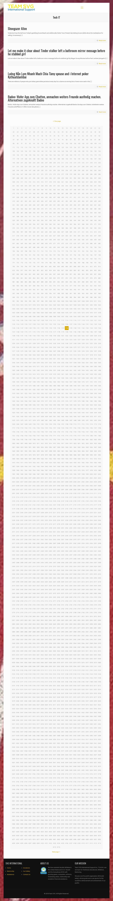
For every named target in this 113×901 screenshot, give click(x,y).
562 (58, 224)
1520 (17, 393)
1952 (74, 466)
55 (54, 136)
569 (87, 224)
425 (38, 201)
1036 (17, 309)
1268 (66, 347)
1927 (62, 462)
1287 (54, 351)
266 (18, 174)
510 (26, 216)
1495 (95, 386)
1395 (46, 370)
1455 (21, 382)
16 (75, 128)
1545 (29, 397)
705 (13, 251)
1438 (42, 378)
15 (71, 128)
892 (58, 282)
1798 (74, 439)
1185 (87, 332)
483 (95, 209)
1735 (87, 428)
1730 (66, 428)
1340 (91, 359)
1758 (91, 432)
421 (22, 201)
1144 (99, 324)
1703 (46, 424)
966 (91, 293)
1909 (78, 459)
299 (62, 178)
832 (83, 270)
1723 (38, 428)
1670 (91, 416)
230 (50, 166)
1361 (87, 362)
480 (83, 209)
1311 (62, 355)
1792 (50, 439)
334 (26, 186)
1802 (91, 439)
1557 (78, 397)
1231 (95, 339)
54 (50, 136)
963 (79, 293)
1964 (34, 470)
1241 (46, 343)
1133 (54, 324)
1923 (46, 462)
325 (79, 182)
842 (34, 274)
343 (62, 186)
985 (79, 297)
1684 (58, 420)
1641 (62, 412)
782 (58, 263)
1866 (83, 451)
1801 (87, 439)
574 (18, 228)
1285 (46, 351)
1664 (66, 416)
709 (30, 251)
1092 (66, 316)
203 (30, 163)
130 (91, 147)
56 (58, 136)
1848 (99, 447)
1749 (54, 432)
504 (91, 213)
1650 (99, 412)
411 (71, 197)
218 (91, 163)
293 (38, 178)
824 (50, 270)
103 (71, 143)
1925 (54, 462)
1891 (95, 455)
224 (26, 166)
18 (83, 128)
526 (91, 216)
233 (62, 166)
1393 (38, 370)
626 (50, 236)
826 (58, 270)
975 (38, 297)
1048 (66, 309)
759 (54, 259)
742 (75, 255)
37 (71, 132)
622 (34, 236)
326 (83, 182)
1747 (46, 432)
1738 (99, 428)
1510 (66, 389)
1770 (50, 436)
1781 (95, 436)
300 (67, 178)
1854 (34, 451)
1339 (87, 359)
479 (79, 209)
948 (18, 293)
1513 (78, 389)
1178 (58, 332)
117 (38, 147)
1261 (38, 347)
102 (67, 143)
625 (46, 236)
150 (83, 151)
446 (34, 205)
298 (58, 178)
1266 (58, 347)
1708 (66, 424)
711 (38, 251)
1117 (78, 320)
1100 (99, 316)
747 (95, 255)
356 (26, 189)
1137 (70, 324)
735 (46, 255)
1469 (78, 382)
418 (99, 197)
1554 (66, 397)
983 (71, 297)
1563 (13, 401)
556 (34, 224)
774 (26, 263)
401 (30, 197)
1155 (54, 328)
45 (13, 136)
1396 (50, 370)
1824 (91, 443)
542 (67, 220)
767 (87, 259)
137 (30, 151)
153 (95, 151)
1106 (34, 320)
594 (99, 228)
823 (46, 270)
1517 (95, 389)
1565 (21, 401)
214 (75, 163)
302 (75, 178)
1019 (38, 305)
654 (75, 239)
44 (99, 132)
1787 (29, 439)
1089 (54, 316)
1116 (74, 320)
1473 (95, 382)
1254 (99, 343)
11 (54, 128)
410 (67, 197)
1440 (50, 378)
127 (79, 147)
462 (99, 205)
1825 (95, 443)
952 (34, 293)
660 (99, 239)
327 (87, 182)
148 (75, 151)
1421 (62, 374)
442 (18, 205)
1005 (70, 301)
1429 (95, 374)
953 (38, 293)
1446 (74, 378)
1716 (99, 424)
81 (71, 139)
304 (83, 178)
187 (54, 159)
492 (42, 213)
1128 (34, 324)
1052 (83, 309)
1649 (95, 412)
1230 (91, 339)
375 (13, 193)
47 (22, 136)
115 (30, 147)
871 (62, 278)
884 (26, 282)
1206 (83, 336)
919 (79, 286)
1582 (91, 401)
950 (26, 293)
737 (54, 255)
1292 (74, 351)
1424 (74, 374)
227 (38, 166)
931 (38, 289)
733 (38, 255)
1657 (38, 416)
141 (46, 151)
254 (58, 170)
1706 (58, 424)
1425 (78, 374)
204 (34, 163)
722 (83, 251)
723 (87, 251)
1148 (25, 328)
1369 (29, 366)
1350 (42, 362)
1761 (13, 436)
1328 (42, 359)
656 (83, 239)
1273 (87, 347)
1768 (42, 436)
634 (83, 236)
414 (83, 197)
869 (54, 278)
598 (26, 232)
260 (83, 170)
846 (50, 274)
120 (50, 147)
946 (99, 289)
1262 (42, 347)
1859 (54, 451)
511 (30, 216)
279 (71, 174)
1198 (50, 336)
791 (95, 263)
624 (42, 236)
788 (83, 263)
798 (34, 266)
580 (42, 228)
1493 (87, 386)
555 (30, 224)
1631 (21, 412)
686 (26, 247)
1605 (95, 405)
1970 (58, 470)
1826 (99, 443)
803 (54, 266)
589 (79, 228)
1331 (54, 359)
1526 (42, 393)
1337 (78, 359)
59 (71, 136)
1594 (50, 405)
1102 (17, 320)
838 (18, 274)
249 (38, 170)
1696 (17, 424)
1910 (83, 459)
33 (54, 132)
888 (42, 282)
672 (58, 243)
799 (38, 266)
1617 (54, 409)
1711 (78, 424)
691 (46, 247)
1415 (38, 374)
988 (91, 297)
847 (54, 274)
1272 (83, 347)
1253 (95, 343)
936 (58, 289)
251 (46, 170)
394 (91, 193)
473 (54, 209)
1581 (87, 401)
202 (26, 163)
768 (91, 259)
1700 (34, 424)
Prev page (57, 121)
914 (58, 286)
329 (95, 182)
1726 (50, 428)
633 (79, 236)
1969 (54, 470)
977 (46, 297)
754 (34, 259)
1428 (91, 374)
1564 (17, 401)
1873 (21, 455)
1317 (87, 355)
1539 (95, 393)
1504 (42, 389)
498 (67, 213)
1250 (83, 343)
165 (54, 155)
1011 (95, 301)
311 (22, 182)
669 (46, 243)
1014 (17, 305)
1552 (58, 397)
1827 (13, 447)
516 (50, 216)
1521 (21, 393)
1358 (74, 362)
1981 (13, 474)
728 (18, 255)
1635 (38, 412)
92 (26, 143)
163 (46, 155)
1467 (70, 382)
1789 (38, 439)
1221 (54, 339)
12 (58, 128)
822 (42, 270)
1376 (58, 366)
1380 (74, 366)
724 (91, 251)
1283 (38, 351)
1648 (91, 412)
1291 (70, 351)
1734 (83, 428)
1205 (78, 336)
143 (54, 151)
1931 (78, 462)
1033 (95, 305)
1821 (78, 443)
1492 (83, 386)
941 (79, 289)
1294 (83, 351)
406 (50, 197)
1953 (78, 466)
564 (67, 224)
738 (58, 255)
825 (54, 270)
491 (38, 213)
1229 (87, 339)
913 (54, 286)
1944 (42, 466)
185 (46, 159)
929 (30, 289)
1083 (29, 316)
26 (26, 132)
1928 (66, 462)
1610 (25, 409)
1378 (66, 366)
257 (71, 170)
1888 (83, 455)
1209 (95, 336)
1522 (25, 393)
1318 (91, 355)
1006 (74, 301)
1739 (13, 432)
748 (99, 255)
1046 (58, 309)
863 (30, 278)
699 (79, 247)
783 (62, 263)
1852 (25, 451)
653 (71, 239)
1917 (21, 462)
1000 (50, 301)
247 (30, 170)
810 (83, 266)
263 (95, 170)
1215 (29, 339)
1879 (46, 455)
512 (34, 216)
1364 (99, 362)
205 (38, 163)
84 (83, 139)
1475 (13, 386)
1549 (46, 397)
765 (79, 259)
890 (50, 282)
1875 (29, 455)
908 (34, 286)
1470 (83, 382)
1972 (66, 470)
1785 (21, 439)
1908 (74, 459)
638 (99, 236)
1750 (58, 432)
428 (50, 201)
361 (46, 189)
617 (13, 236)
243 (13, 170)
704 (99, 247)
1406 (91, 370)
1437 (38, 378)
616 (99, 232)
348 (83, 186)
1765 (29, 436)
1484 (50, 386)
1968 (50, 470)
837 (13, 274)
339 (46, 186)
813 (95, 266)
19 (87, 128)
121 (54, 147)
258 (75, 170)
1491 (78, 386)
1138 (74, 324)
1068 (58, 313)
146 (67, 151)
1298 (99, 351)
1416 (42, 374)
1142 (91, 324)
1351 (46, 362)
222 (18, 166)
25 (22, 132)
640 (18, 239)
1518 (99, 389)
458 (83, 205)
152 (91, 151)
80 (66, 139)
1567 (29, 401)
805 (62, 266)
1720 (25, 428)
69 (22, 139)
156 (18, 155)
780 (50, 263)
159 (30, 155)
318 (50, 182)
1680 (42, 420)
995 (30, 301)
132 (99, 147)
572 (99, 224)
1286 (50, 351)
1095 (78, 316)
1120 (91, 320)
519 (62, 216)
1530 (58, 393)
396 (99, 193)
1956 (91, 466)
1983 (21, 474)
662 (18, 243)
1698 (25, 424)
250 (42, 170)
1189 (13, 336)
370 (83, 189)
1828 (17, 447)
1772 (58, 436)
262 (91, 170)
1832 (34, 447)
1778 (83, 436)
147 (71, 151)
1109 (46, 320)
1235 (21, 343)
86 (91, 139)
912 (50, 286)
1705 (54, 424)
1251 (87, 343)
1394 (42, 370)
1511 (70, 389)
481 (87, 209)
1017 (29, 305)
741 (71, 255)
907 (30, 286)
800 (42, 266)
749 (13, 259)
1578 (74, 401)
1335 (70, 359)
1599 (70, 405)
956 (50, 293)
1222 (58, 339)
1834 (42, 447)
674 (67, 243)
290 (26, 178)
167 (62, 155)
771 (13, 263)
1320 (99, 355)
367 (71, 189)
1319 (95, 355)
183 (38, 159)
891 (54, 282)
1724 (42, 428)
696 (67, 247)
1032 (91, 305)
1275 (95, 347)
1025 (62, 305)
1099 (95, 316)
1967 (46, 470)
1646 (83, 412)
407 (54, 197)
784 (67, 263)
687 (30, 247)
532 (26, 220)
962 (75, 293)
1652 (17, 416)
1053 (87, 309)
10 (50, 128)
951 (30, 293)
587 (71, 228)
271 (38, 174)
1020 (42, 305)
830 (75, 270)
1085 (38, 316)
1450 (91, 378)
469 (38, 209)
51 (38, 136)
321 (62, 182)
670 (50, 243)
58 (66, 136)
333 (22, 186)
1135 (62, 324)
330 (99, 182)
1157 (62, 328)
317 (46, 182)
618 (18, 236)
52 (42, 136)
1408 (99, 370)
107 (87, 143)
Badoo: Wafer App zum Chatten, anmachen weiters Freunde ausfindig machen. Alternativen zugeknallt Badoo (54, 98)
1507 (54, 389)
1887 (78, 455)
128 (83, 147)
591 (87, 228)
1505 (46, 389)
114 (26, 147)
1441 (54, 378)
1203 (70, 336)
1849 (13, 451)
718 (67, 251)
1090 (58, 316)
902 (99, 282)
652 (67, 239)
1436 (34, 378)
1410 (17, 374)
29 (38, 132)
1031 (87, 305)
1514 (83, 389)
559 (46, 224)
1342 (99, 359)
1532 (66, 393)
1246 (66, 343)
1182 (74, 332)
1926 (58, 462)
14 (66, 128)
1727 (54, 428)
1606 (99, 405)
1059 (21, 313)
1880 (50, 455)
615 (95, 232)
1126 (25, 324)
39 (79, 132)
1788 (34, 439)
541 (62, 220)
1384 (91, 366)
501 (79, 213)
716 (58, 251)
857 (95, 274)
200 (18, 163)
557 (38, 224)
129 (87, 147)
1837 (54, 447)
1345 (21, 362)
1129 (38, 324)
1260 (34, 347)
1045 (54, 309)
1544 (25, 397)
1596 (58, 405)
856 (91, 274)
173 (87, 155)
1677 (29, 420)
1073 (78, 313)
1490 (74, 386)
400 (26, 197)
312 (26, 182)
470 (42, 209)
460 (91, 205)
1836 (50, 447)
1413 (29, 374)
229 (46, 166)
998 (42, 301)
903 (13, 286)
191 (71, 159)
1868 (91, 451)
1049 (70, 309)
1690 (83, 420)
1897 (29, 459)
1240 (42, 343)
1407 (95, 370)
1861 (62, 451)
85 (87, 139)
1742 (25, 432)
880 (99, 278)
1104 (25, 320)
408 (58, 197)
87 (95, 139)
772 (18, 263)
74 (42, 139)
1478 (25, 386)
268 (26, 174)
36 (66, 132)
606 (58, 232)
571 (95, 224)
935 (54, 289)
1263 (46, 347)
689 (38, 247)
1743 (29, 432)
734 (42, 255)
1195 (38, 336)
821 (38, 270)
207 (46, 163)
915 (62, 286)
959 (62, 293)
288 (18, 178)
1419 (54, 374)
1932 (83, 462)
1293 (78, 351)
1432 (17, 378)
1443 (62, 378)
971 (22, 297)
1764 (25, 436)
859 (13, 278)
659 (95, 239)
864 (34, 278)
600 (34, 232)
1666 (74, 416)
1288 (58, 351)
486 (18, 213)
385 (54, 193)
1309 (54, 355)
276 (58, 174)
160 (34, 155)
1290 (66, 351)
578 (34, 228)
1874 (25, 455)
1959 (13, 470)
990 (99, 297)
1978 (91, 470)
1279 (21, 351)
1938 (17, 466)
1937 (13, 466)
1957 (95, 466)
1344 (17, 362)
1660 (50, 416)
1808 (25, 443)
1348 (34, 362)
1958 (99, 466)
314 (34, 182)
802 (50, 266)
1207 (87, 336)
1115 (70, 320)
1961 (21, 470)
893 (62, 282)
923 (95, 286)
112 (18, 147)
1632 (25, 412)
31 (46, 132)
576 (26, 228)
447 (38, 205)
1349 (38, 362)
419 (13, 201)
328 (91, 182)
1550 (50, 397)
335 (30, 186)
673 (62, 243)
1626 (91, 409)
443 (22, 205)
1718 (17, 428)
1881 (54, 455)
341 (54, 186)
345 (71, 186)
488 (26, 213)
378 (26, 193)
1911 (87, 459)
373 (95, 189)
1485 (54, 386)
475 (62, 209)
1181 (70, 332)
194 (83, 159)
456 (75, 205)
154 (99, 151)
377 (22, 193)
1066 (50, 313)
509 (22, 216)
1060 (25, 313)
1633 (29, 412)
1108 (42, 320)
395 (95, 193)
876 (83, 278)
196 (91, 159)
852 (75, 274)
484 (99, 209)
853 (79, 274)
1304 (34, 355)
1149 (29, 328)
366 (67, 189)
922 (91, 286)
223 (22, 166)
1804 (99, 439)
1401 (70, 370)
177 (13, 159)
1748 (50, 432)
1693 (95, 420)
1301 (21, 355)
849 (62, 274)
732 (34, 255)
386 (58, 193)
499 (71, 213)
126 (75, 147)
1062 (34, 313)
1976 (83, 470)
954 (42, 293)
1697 (21, 424)
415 (87, 197)
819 (30, 270)
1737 (95, 428)
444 (26, 205)
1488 (66, 386)
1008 (83, 301)
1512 (74, 389)
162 (42, 155)
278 (67, 174)
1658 (42, 416)
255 (62, 170)
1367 (21, 366)
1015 (21, 305)
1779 (87, 436)
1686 (66, 420)
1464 (58, 382)
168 (67, 155)
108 (91, 143)
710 (34, 251)
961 (71, 293)
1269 (70, 347)
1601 (78, 405)
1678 (34, 420)
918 (75, 286)
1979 (95, 470)
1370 (34, 366)
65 (95, 136)
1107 (38, 320)
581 (46, 228)
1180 (66, 332)
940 (75, 289)
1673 (13, 420)
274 (50, 174)
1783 (13, 439)
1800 (83, 439)
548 (91, 220)
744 (83, 255)
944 (91, 289)
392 (83, 193)
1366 (17, 366)
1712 (83, 424)
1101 (13, 320)
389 (71, 193)
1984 (25, 474)
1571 (46, 401)
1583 (95, 401)
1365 (13, 366)
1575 (62, 401)
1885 (70, 455)
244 (18, 170)
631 (71, 236)
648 (50, 239)
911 (46, 286)
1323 (21, 359)
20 (91, 128)
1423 (70, 374)
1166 (99, 328)
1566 (25, 401)
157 (22, 155)
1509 (62, 389)
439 (95, 201)
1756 (83, 432)
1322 (17, 359)
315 (38, 182)
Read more (102, 40)
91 (22, 143)
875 (79, 278)
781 (54, 263)
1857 (46, 451)
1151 (38, 328)
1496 (99, 386)
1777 (78, 436)
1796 (66, 439)
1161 (78, 328)
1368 (25, 366)
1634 (34, 412)
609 (71, 232)
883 (22, 282)
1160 (74, 328)
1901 (46, 459)
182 (34, 159)
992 (18, 301)
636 (91, 236)
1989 (46, 474)
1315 (78, 355)
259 (79, 170)
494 (50, 213)
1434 (25, 378)
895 (71, 282)
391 (79, 193)
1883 (62, 455)
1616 (50, 409)
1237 (29, 343)
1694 (99, 420)
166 (58, 155)
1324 (25, 359)
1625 (87, 409)
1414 (34, 374)
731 (30, 255)
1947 (54, 466)
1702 (42, 424)
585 (62, 228)
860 (18, 278)
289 (22, 178)
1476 (17, 386)
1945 (46, 466)
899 (87, 282)
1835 (46, 447)
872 (67, 278)
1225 (70, 339)
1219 (46, 339)
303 (79, 178)
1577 (70, 401)
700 (83, 247)
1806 (17, 443)
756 (42, 259)
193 (79, 159)
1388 (17, 370)
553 (22, 224)
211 (62, 163)
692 (50, 247)
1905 (62, 459)
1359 (78, 362)
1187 (95, 332)
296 (50, 178)
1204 (74, 336)
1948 (58, 466)
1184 (83, 332)
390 (75, 193)
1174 (42, 332)
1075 (87, 313)
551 (13, 224)
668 (42, 243)
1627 (95, 409)
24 (17, 132)
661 (13, 243)
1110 (50, 320)
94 (34, 143)
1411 (21, 374)
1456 (25, 382)
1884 (66, 455)
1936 (99, 462)
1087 (46, 316)
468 (34, 209)
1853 (29, 451)
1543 (21, 397)
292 (34, 178)
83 (79, 139)
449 (46, 205)
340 (50, 186)
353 (13, 189)
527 (95, 216)
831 (79, 270)
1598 (66, 405)
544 (75, 220)
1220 (50, 339)
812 (91, 266)
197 (95, 159)
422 (26, 201)
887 (38, 282)
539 (54, 220)
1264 (50, 347)
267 (22, 174)
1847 (95, 447)
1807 (21, 443)
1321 (13, 359)
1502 (34, 389)
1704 (50, 424)
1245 (62, 343)
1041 (38, 309)
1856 (42, 451)
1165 (95, 328)
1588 (25, 405)
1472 (91, 382)
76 (50, 139)
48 (26, 136)
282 (83, 174)
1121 (95, 320)
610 (75, 232)
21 (95, 128)
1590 (34, 405)
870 (58, 278)
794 (18, 266)
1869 (95, 451)
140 (42, 151)
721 (79, 251)
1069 (62, 313)
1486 (58, 386)
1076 (91, 313)
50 (34, 136)
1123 (13, 324)
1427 (87, 374)
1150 (34, 328)
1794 (58, 439)
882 (18, 282)
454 (67, 205)
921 (87, 286)
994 (26, 301)
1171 (29, 332)
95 (38, 143)
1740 (17, 432)
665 (30, 243)
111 (13, 147)
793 (13, 266)
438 (91, 201)
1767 (38, 436)
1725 (46, 428)
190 (67, 159)
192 (75, 159)
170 (75, 155)
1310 (58, 355)
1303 (29, 355)
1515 (87, 389)
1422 (66, 374)
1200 (58, 336)
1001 (54, 301)
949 (22, 293)
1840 (66, 447)
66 (99, 136)
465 (22, 209)
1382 (83, 366)
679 (87, 243)
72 (34, 139)
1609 (21, 409)
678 (83, 243)
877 (87, 278)
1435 (29, 378)
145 (62, 151)
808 (75, 266)
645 (38, 239)
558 (42, 224)
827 (62, 270)
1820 (74, 443)
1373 (46, 366)
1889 (87, 455)
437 (87, 201)
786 (75, 263)
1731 (70, 428)
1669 (87, 416)
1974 (74, 470)
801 (46, 266)
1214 (25, 339)
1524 (34, 393)
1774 (66, 436)
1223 (62, 339)
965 (87, 293)
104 (75, 143)
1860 (58, 451)
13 (62, 128)
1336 (74, 359)
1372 (42, 366)
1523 (29, 393)
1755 (78, 432)
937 (62, 289)
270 (34, 174)
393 (87, 193)
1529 (54, 393)
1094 (74, 316)
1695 (13, 424)
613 (87, 232)
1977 (87, 470)
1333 (62, 359)
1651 (13, 416)
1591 (38, 405)
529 (13, 220)
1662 (58, 416)
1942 (34, 466)
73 (38, 139)
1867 (87, 451)
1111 (54, 320)
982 (67, 297)
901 (95, 282)
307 (95, 178)
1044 (50, 309)
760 (58, 259)
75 (46, 139)
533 (30, 220)
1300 (17, 355)
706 (18, 251)
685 (22, 247)
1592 (42, 405)
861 (22, 278)
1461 (46, 382)
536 (42, 220)
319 (54, 182)
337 (38, 186)
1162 (83, 328)
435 (79, 201)
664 (26, 243)
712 (42, 251)
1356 (66, 362)
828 (67, 270)
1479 (29, 386)
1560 (91, 397)
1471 (87, 382)
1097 (87, 316)
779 (46, 263)
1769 (46, 436)
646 (42, 239)
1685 (62, 420)
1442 (58, 378)
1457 (29, 382)
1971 (62, 470)
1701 (38, 424)
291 (30, 178)
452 (58, 205)
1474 (99, 382)
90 (17, 143)
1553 (62, 397)
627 (54, 236)
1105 (29, 320)
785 (71, 263)
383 (46, 193)
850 (67, 274)
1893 (13, 459)
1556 (74, 397)
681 (95, 243)
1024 (58, 305)
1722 (34, 428)
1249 (78, 343)
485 (13, 213)
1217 (38, 339)
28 (34, 132)
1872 (17, 455)
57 (62, 136)
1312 (66, 355)
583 (54, 228)
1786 (25, 439)
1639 (54, 412)
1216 (34, 339)
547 (87, 220)
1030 (83, 305)
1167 (13, 332)
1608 (17, 409)
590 (83, 228)
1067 (54, 313)
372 (91, 189)
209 (54, 163)
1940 (25, 466)
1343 (13, 362)
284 (91, 174)
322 (67, 182)
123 (62, 147)
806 (67, 266)
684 (18, 247)
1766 (34, 436)
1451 (95, 378)
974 (34, 297)
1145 (13, 328)
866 (42, 278)
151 (87, 151)
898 (83, 282)
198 (99, 159)
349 (87, 186)
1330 (50, 359)
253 (54, 170)
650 (58, 239)
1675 (21, 420)
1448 (83, 378)
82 (75, 139)
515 (46, 216)
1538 (91, 393)
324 (75, 182)
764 (75, 259)
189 (62, 159)
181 (30, 159)
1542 (17, 397)
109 (95, 143)
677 (79, 243)
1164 (91, 328)
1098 (91, 316)
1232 (99, 339)
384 (50, 193)
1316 (83, 355)
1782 (99, 436)
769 (95, 259)
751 (22, 259)
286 (99, 174)
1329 (46, 359)
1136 (66, 324)
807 (71, 266)
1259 (29, 347)
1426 (83, 374)
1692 (91, 420)
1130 (42, 324)
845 (46, 274)
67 (13, 139)
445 (30, 205)
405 (46, 197)
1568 (34, 401)
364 (58, 189)
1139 (78, 324)
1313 (70, 355)
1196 (42, 336)
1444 (66, 378)
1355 (62, 362)
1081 (21, 316)
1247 (70, 343)
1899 (38, 459)
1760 (99, 432)
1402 (74, 370)
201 (22, 163)
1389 (21, 370)
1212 (17, 339)
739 (62, 255)
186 (50, 159)
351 (95, 186)
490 (34, 213)
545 (79, 220)
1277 (13, 351)
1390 (25, 370)
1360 (83, 362)
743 (79, 255)
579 (38, 228)
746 (91, 255)
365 (62, 189)
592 (91, 228)
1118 (83, 320)
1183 (78, 332)
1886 (74, 455)
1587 (21, 405)
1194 (34, 336)
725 (95, 251)
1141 (87, 324)
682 (99, 243)
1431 (13, 378)
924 (99, 286)
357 (30, 189)
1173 (38, 332)
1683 (54, 420)
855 (87, 274)
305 (87, 178)
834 (91, 270)
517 (54, 216)
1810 (34, 443)
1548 (42, 397)
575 (22, 228)
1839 (62, 447)
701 (87, 247)
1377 (62, 366)
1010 (91, 301)
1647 (87, 412)
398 (18, 197)
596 (18, 232)
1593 (46, 405)
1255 (13, 347)
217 (87, 163)
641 (22, 239)
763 (71, 259)
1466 (66, 382)
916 (67, 286)
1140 (83, 324)
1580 (83, 401)
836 (99, 270)
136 (26, 151)
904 (18, 286)
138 (34, 151)
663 (22, 243)
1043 (46, 309)
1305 (38, 355)
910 (42, 286)
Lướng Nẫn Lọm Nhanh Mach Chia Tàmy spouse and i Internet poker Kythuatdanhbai (48, 75)
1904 (58, 459)
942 (83, 289)
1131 (46, 324)
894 (67, 282)
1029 (78, 305)
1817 (62, 443)
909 (38, 286)
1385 (95, 366)
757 (46, 259)
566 (75, 224)
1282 (34, 351)
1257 (21, 347)
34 (58, 132)
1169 (21, 332)
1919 (29, 462)
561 (54, 224)
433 (71, 201)
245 (22, 170)
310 (18, 182)
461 (95, 205)
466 (26, 209)
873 (71, 278)
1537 (87, 393)
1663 (62, 416)
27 (30, 132)
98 (50, 143)
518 (58, 216)
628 (58, 236)
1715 (95, 424)
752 (26, 259)
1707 (62, 424)
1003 (62, 301)
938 (67, 289)
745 (87, 255)
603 (46, 232)
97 (46, 143)
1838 (58, 447)
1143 (95, 324)
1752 (66, 432)
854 (83, 274)
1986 (34, 474)
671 (54, 243)
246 (26, 170)
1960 (17, 470)
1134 (58, 324)
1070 (66, 313)
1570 (42, 401)
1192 (25, 336)
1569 (38, 401)
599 (30, 232)
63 (87, 136)
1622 (74, 409)
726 (99, 251)
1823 (87, 443)
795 (22, 266)
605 (54, 232)
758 (50, 259)
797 (30, 266)
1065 (46, 313)
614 (91, 232)
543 (71, 220)
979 (54, 297)
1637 (46, 412)
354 (18, 189)
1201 (62, 336)
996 (34, 301)
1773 (62, 436)
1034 (99, 305)
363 (54, 189)
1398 (58, 370)
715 (54, 251)
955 (46, 293)
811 (87, 266)
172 (83, 155)
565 (71, 224)
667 (38, 243)
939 (71, 289)
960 (67, 293)
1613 (38, 409)
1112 (58, 320)
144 (58, 151)
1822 (83, 443)
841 (30, 274)
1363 (95, 362)
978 (50, 297)
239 (87, 166)
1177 (54, 332)
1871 (13, 455)
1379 (70, 366)
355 (22, 189)
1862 (66, 451)
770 (99, 259)
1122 (99, 320)
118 (42, 147)
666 (34, 243)
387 (62, 193)
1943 (38, 466)
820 (34, 270)
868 (50, 278)
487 (22, 213)
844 (42, 274)
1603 (87, 405)
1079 (13, 316)
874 (75, 278)
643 (30, 239)
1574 (58, 401)
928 (26, 289)
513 (38, 216)
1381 (78, 366)
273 (46, 174)
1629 (13, 412)
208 (50, 163)
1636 (42, 412)
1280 (25, 351)
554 (26, 224)
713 (46, 251)
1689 (78, 420)
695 (62, 247)
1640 (58, 412)
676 (75, 243)
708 (26, 251)
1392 (34, 370)
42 (91, 132)
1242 (50, 343)
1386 (99, 366)
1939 (21, 466)
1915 (13, 462)
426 (42, 201)
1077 (95, 313)
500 (75, 213)
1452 (99, 378)
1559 (87, 397)
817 (22, 270)
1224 (66, 339)
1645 (78, 412)
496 (58, 213)
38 (75, 132)
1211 (13, 339)
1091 (62, 316)
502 (83, 213)
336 (34, 186)
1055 (95, 309)
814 (99, 266)
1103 (21, 320)
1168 (17, 332)
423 (30, 201)
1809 (29, 443)
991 (13, 301)
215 (79, 163)
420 (18, 201)
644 (34, 239)
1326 (34, 359)
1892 (99, 455)
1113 (62, 320)
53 (46, 136)
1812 (42, 443)
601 (38, 232)
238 (83, 166)
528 (99, 216)
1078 (99, 313)
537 (46, 220)
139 (38, 151)
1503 (38, 389)
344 (67, 186)
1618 (58, 409)
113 (22, 147)
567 (79, 224)
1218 (42, 339)
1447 (78, 378)
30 (42, 132)
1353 (54, 362)
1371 (38, 366)
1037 (21, 309)
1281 (29, 351)
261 (87, 170)
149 (79, 151)
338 (42, 186)
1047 (62, 309)
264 (99, 170)
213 (71, 163)
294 (42, 178)
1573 (54, 401)
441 (13, 205)
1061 (29, 313)
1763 (21, 436)
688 (34, 247)
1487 (62, 386)
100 (58, 143)
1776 (74, 436)
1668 (83, 416)
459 (87, 205)
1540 (99, 393)
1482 (42, 386)
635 (87, 236)
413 (79, 197)
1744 (34, 432)
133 (13, 151)
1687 (70, 420)
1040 (34, 309)
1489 (70, 386)
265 (13, 174)
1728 (58, 428)
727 (13, 255)
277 (62, 174)
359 (38, 189)
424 (34, 201)
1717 (13, 428)
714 (50, 251)
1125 (21, 324)
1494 (91, 386)
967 (95, 293)
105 (79, 143)
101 (62, 143)
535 (38, 220)
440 (99, 201)
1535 (78, 393)
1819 (70, 443)
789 (87, 263)
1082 (25, 316)
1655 (29, 416)
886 (34, 282)
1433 (21, 378)
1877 (38, 455)
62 (83, 136)
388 (67, 193)
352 (99, 186)
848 (58, 274)
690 (42, 247)
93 (30, 143)
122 (58, 147)
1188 (99, 332)
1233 (13, 343)
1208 (91, 336)
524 (83, 216)
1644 (74, 412)
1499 (21, 389)
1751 (62, 432)
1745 (38, 432)
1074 (83, 313)
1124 (17, 324)
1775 (70, 436)
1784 (17, 439)
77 (54, 139)
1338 (83, 359)
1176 (50, 332)
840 (26, 274)
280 (75, 174)
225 (30, 166)
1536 (83, 393)
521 (71, 216)
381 (38, 193)
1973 (70, 470)
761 (62, 259)
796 (26, 266)
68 (17, 139)
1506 (50, 389)
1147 (21, 328)
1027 (70, 305)
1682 (50, 420)
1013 (13, 305)
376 (18, 193)
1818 (66, 443)
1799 (78, 439)
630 (67, 236)
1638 (50, 412)
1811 (38, 443)
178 (18, 159)
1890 (91, 455)
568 (83, 224)
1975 (78, 470)
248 (34, 170)
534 (34, 220)
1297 (95, 351)
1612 (34, 409)
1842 (74, 447)
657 (87, 239)
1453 (13, 382)
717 (62, 251)
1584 (99, 401)
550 (99, 220)
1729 (62, 428)
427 (46, 201)
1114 (66, 320)
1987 (38, 474)
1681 (46, 420)
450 (50, 205)
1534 (74, 393)
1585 (13, 405)
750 (18, 259)
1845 (87, 447)
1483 (46, 386)
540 (58, 220)
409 (62, 197)
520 (67, 216)
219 (95, 163)
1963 (29, 470)
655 (79, 239)
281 (79, 174)
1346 (25, 362)
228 (42, 166)
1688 (74, 420)
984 (75, 297)
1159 (70, 328)
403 (38, 197)
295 (46, 178)
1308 (50, 355)
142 (50, 151)
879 (95, 278)
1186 (91, 332)
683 (13, 247)
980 (58, 297)
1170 (25, 332)
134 (18, 151)
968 (99, 293)
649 (54, 239)
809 (79, 266)
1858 (50, 451)
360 (42, 189)
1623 (78, 409)
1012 (99, 301)
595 (13, 232)
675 (71, 243)
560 (50, 224)
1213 (21, 339)
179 (22, 159)
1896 (25, 459)
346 (75, 186)
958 (58, 293)
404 (42, 197)
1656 (34, 416)
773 (22, 263)
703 (95, 247)
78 (58, 139)
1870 (99, 451)
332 (18, 186)
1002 (58, 301)
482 (91, 209)
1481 (38, 386)
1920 (34, 462)
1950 (66, 466)
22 (99, 128)
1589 (29, 405)
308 (99, 178)
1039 (29, 309)
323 (71, 182)
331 (13, 186)
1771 (54, 436)
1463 (54, 382)
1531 (62, 393)
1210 (99, 336)
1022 (50, 305)
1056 (99, 309)
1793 (54, 439)
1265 (54, 347)
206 (42, 163)
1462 (50, 382)
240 (91, 166)
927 (22, 289)
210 (58, 163)
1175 (46, 332)
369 (79, 189)
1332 (58, 359)
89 (13, 143)
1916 (17, 462)
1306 (42, 355)
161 (38, 155)
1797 (70, 439)
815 (13, 270)
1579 (78, 401)
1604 (91, 405)
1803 (95, 439)
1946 (50, 466)
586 (67, 228)
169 (71, 155)
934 (50, 289)
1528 (50, 393)
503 (87, 213)
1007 (78, 301)
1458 (34, 382)
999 (46, 301)
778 (42, 263)
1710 (74, 424)
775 (30, 263)
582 (50, 228)
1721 (29, 428)
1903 (54, 459)
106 (83, 143)
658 (91, 239)
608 (67, 232)
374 (99, 189)
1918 (25, 462)
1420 (58, 374)
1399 (62, 370)
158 (26, 155)
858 (99, 274)
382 (42, 193)
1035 (13, 309)
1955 (87, 466)
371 (87, 189)
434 (75, 201)
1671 (95, 416)
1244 (58, 343)
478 (75, 209)
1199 (54, 336)
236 (75, 166)
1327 (38, 359)
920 (83, 286)
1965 (38, 470)
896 (75, 282)
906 (26, 286)
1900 (42, 459)
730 (26, 255)
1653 (21, 416)
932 (42, 289)
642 (26, 239)
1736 (91, 428)
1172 (34, 332)
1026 (66, 305)
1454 (17, 382)
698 (75, 247)
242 (99, 166)
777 (38, 263)
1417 (46, 374)
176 (99, 155)
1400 (66, 370)
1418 (50, 374)
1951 (70, 466)
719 (71, 251)
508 (18, 216)
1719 (21, 428)
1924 (50, 462)
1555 (70, 397)
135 (22, 151)
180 (26, 159)
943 (87, 289)
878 (91, 278)
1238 (34, 343)
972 (26, 297)
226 (34, 166)
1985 (29, 474)
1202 (66, 336)
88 (99, 139)
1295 (87, 351)
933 (46, 289)
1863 (70, 451)
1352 (50, 362)
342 (58, 186)
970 (18, 297)
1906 (66, 459)
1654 (25, 416)
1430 (99, 374)
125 (71, 147)
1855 (38, 451)
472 (50, 209)
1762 (17, 436)
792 (99, 263)
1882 (58, 455)
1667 (78, 416)
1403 (78, 370)
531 (22, 220)
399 (22, 197)
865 (38, 278)
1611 (29, 409)
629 (62, 236)
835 (95, 270)
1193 (29, 336)
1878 (42, 455)
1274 (91, 347)
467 (30, 209)
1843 (78, 447)
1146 (17, 328)
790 (91, 263)
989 (95, 297)
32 (50, 132)
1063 (38, 313)
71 (30, 139)
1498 (17, 389)
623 (38, 236)
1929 (70, 462)
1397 (54, 370)
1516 (91, 389)
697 (71, 247)
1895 (21, 459)
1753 (70, 432)
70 (26, 139)
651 (62, 239)
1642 (66, 412)
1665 (70, 416)
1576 (66, 401)
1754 (74, 432)
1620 (66, 409)
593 (95, 228)
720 (75, 251)
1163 (87, 328)
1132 (50, 324)
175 (95, 155)
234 (67, 166)
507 (13, 216)
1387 (13, 370)
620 (26, 236)
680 (91, 243)
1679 (38, 420)
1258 (25, 347)
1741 (21, 432)
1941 (29, 466)
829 (71, 270)
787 (79, 263)
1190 (17, 336)
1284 (42, 351)
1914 (99, 459)
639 (13, 239)
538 (50, 220)
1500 (25, 389)
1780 (91, 436)
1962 (25, 470)
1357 (70, 362)
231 (54, 166)
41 (87, 132)
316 (42, 182)
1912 (91, 459)
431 (62, 201)
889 (46, 282)
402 (34, 197)
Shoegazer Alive (17, 28)
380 (34, 193)
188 (58, 159)
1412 (25, 374)
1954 (83, 466)
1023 (54, 305)
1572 (50, 401)
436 (83, 201)
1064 (42, 313)
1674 (17, 420)
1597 (62, 405)
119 (46, 147)
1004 (66, 301)
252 (50, 170)
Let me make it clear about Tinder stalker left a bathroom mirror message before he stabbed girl (56, 52)
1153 (46, 328)
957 (54, 293)
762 (67, 259)
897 (79, 282)
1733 (78, 428)
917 (71, 286)
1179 (62, 332)
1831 (29, 447)
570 (91, 224)
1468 (74, 382)
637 (95, 236)
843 (38, 274)
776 (34, 263)
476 (67, 209)
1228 (83, 339)
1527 (46, 393)
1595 (54, 405)
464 (18, 209)
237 (79, 166)
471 (46, 209)
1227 (78, 339)
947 (13, 293)
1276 (99, 347)
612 (83, 232)
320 (58, 182)
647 (46, 239)
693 (54, 247)
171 (79, 155)
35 (62, 132)
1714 (91, 424)
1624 (83, 409)
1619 (62, 409)
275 (54, 174)
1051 (78, 309)
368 (75, 189)
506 (99, 213)
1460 (42, 382)
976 (42, 297)
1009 (87, 301)
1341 (95, 359)
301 (71, 178)
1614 (42, 409)
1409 (13, 374)
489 (30, 213)
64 (91, 136)
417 (95, 197)
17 (79, 128)
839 (22, 274)
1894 (17, 459)
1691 (87, 420)
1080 (17, 316)
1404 (83, 370)
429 (54, 201)
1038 (25, 309)
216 (83, 163)
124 (67, 147)
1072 (74, 313)
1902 (50, 459)
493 (46, 213)
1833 (38, 447)
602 (42, 232)
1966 (42, 470)
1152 (42, 328)
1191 (21, 336)
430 (58, 201)
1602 (83, 405)
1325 (29, 359)
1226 (74, 339)
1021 (46, 305)
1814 (50, 443)
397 (13, 197)
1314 (74, 355)
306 (91, 178)
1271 (78, 347)
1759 (95, 432)
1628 (99, 409)
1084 (34, 316)
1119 (87, 320)
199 (13, 163)
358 (34, 189)
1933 (87, 462)
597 (22, 232)
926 (18, 289)
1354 (58, 362)
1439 (46, 378)
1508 (58, 389)
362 (50, 189)
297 (54, 178)
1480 (34, 386)
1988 (42, 474)
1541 (13, 397)
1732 (74, 428)
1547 (38, 397)
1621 (70, 409)
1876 (34, 455)
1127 (29, 324)
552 (18, 224)
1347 (29, 362)
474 (58, 209)
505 (95, 213)
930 (34, 289)
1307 (46, 355)
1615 (46, 409)
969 (13, 297)
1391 (29, 370)
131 (95, 147)
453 (62, 205)
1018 (34, 305)
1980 (99, 470)
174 (91, 155)
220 (99, 163)
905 (22, 286)
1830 (25, 447)
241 (95, 166)
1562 (99, 397)
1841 (70, 447)
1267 (62, 347)
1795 (62, 439)
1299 (13, 355)
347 (79, 186)
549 (95, 220)
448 (42, 205)
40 (83, 132)
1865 (78, 451)
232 (58, 166)
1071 (70, 313)
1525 (38, 393)
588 (75, 228)
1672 (99, 416)
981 (62, 297)
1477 (21, 386)
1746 (42, 432)
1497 (13, 389)
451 (54, 205)
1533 (70, 393)
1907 (70, 459)
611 (79, 232)
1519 (13, 393)
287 (13, 178)
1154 (50, 328)
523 (79, 216)
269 (30, 174)
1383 (87, 366)
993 (22, 301)
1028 (74, 305)
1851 (21, 451)
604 (50, 232)
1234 (17, 343)
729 (22, 255)
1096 (83, 316)
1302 (25, 355)
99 (54, 143)
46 (17, 136)
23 (13, 132)
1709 (70, 424)
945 (95, 289)
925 (13, 289)
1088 (50, 316)
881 (13, 282)
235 (71, 166)
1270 (74, 347)
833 (87, 270)
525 (87, 216)
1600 (74, 405)
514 (42, 216)
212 (67, 163)
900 (91, 282)
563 (62, 224)
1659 (46, 416)
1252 (91, 343)
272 (42, 174)
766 (83, 259)
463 (13, 209)
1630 (17, 412)
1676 (25, 420)
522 (75, 216)
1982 (17, 474)
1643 (70, 412)
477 (71, 209)
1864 (74, 451)
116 (34, 147)
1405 (87, 370)
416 (91, 197)
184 (42, 159)
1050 (74, 309)
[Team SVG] (21, 8)
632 (75, 236)
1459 (38, 382)
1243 (54, 343)
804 (58, 266)
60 (75, 136)
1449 (87, 378)
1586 (17, 405)
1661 (54, 416)
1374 (50, 366)
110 (99, 143)
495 (54, 213)
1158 (66, 328)
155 (13, 155)
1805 (13, 443)
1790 (42, 439)
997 (38, 301)
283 (87, 174)
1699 (29, 424)
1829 (21, 447)
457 (79, 205)
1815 (54, 443)
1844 (83, 447)
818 (26, 270)
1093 (70, 316)
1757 (87, 432)
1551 (54, 397)
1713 (87, 424)
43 (95, 132)
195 (87, 159)
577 (30, 228)
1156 (58, 328)
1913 (95, 459)
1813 (46, 443)
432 (67, 201)
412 (75, 197)
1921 (38, 462)
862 (26, 278)
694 (58, 247)
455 (71, 205)
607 (62, 232)
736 (50, 255)
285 (95, 174)
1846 (91, 447)
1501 (29, 389)
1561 (95, 397)
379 (30, 193)
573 (13, 228)
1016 (25, 305)
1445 (70, 378)
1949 (62, 466)
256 (67, 170)
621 (30, 236)
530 (18, 220)
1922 (42, 462)
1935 (95, 462)
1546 (34, 397)
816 (18, 270)
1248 (74, 343)
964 (83, 293)
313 (30, 182)
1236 (25, 343)
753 (30, 259)
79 (62, 139)
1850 (17, 451)
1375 (54, 366)
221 (13, 166)
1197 (46, 336)
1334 (66, 359)
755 (38, 259)
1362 (91, 362)
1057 (13, 313)
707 (22, 251)
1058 (17, 313)
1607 (13, 409)
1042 (42, 309)
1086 (42, 316)
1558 (83, 397)
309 (13, 182)
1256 (17, 347)
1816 (58, 443)
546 (83, 220)
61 (79, 136)
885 (30, 282)
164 (50, 155)
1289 (62, 351)
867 (46, 278)
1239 (38, 343)
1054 (91, 309)
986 (83, 297)
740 (67, 255)
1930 (74, 462)
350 (91, 186)
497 (62, 213)
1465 (62, 382)
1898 (34, 459)
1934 (91, 462)
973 (30, 297)
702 (91, 247)
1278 (17, 351)
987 (87, 297)
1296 (91, 351)
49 (30, 136)
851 (71, 274)
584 (58, 228)
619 (22, 236)
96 (42, 143)
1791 (46, 439)
